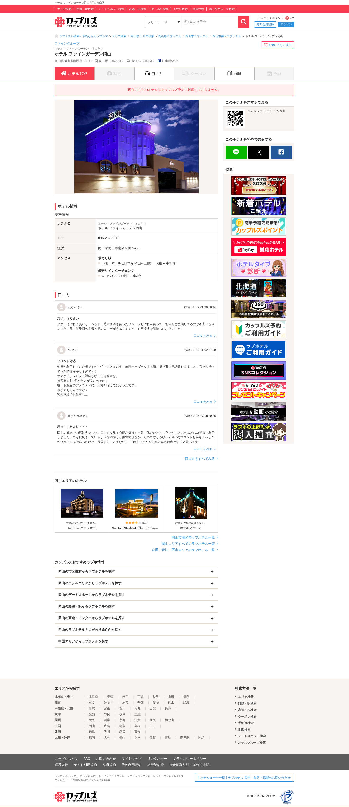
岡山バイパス (111, 276)
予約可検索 (180, 9)
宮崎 (168, 737)
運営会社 (61, 765)
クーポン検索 (159, 9)
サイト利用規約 (85, 765)
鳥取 (122, 726)
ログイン (286, 24)
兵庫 (107, 720)
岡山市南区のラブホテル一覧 (193, 537)
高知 (137, 731)
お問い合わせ (106, 758)
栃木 (171, 702)
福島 (186, 697)
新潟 (92, 708)
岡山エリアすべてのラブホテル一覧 (188, 544)
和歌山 (169, 720)
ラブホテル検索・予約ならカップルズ (83, 36)
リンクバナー (157, 758)
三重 (137, 714)
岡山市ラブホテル (196, 36)
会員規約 (109, 765)
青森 (110, 697)
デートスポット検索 (111, 9)
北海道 (93, 697)
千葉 (140, 702)
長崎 (122, 737)
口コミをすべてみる (200, 459)
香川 (107, 731)
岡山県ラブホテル (169, 36)
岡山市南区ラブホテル (226, 36)
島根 (137, 726)
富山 (107, 708)
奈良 (153, 720)
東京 (92, 702)
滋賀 (137, 720)
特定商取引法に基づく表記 (189, 765)
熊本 (137, 737)
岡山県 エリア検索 (142, 36)
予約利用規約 (131, 765)
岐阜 (122, 714)
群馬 (186, 702)
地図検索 (198, 9)
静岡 (107, 714)
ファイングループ (67, 43)
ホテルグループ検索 (222, 9)
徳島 (92, 731)
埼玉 (125, 702)
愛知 (92, 714)
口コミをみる (203, 335)
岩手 (125, 697)
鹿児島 (184, 737)
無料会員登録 (265, 24)
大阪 (92, 720)
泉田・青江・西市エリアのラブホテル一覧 (183, 550)
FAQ (87, 758)
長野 (168, 708)
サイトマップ (131, 758)
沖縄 (201, 737)
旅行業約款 (155, 765)
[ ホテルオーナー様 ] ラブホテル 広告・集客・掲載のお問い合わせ (244, 777)
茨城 (156, 702)
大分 (107, 737)
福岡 (92, 737)
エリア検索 (64, 9)
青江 (126, 276)
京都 (122, 720)
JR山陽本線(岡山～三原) (134, 263)
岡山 (159, 263)
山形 (171, 697)
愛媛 (122, 731)
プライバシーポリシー (189, 758)
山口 (153, 726)
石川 (122, 708)
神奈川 (108, 702)
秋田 (156, 697)
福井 (137, 708)
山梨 (153, 708)
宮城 (140, 697)
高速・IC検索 (137, 9)
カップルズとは (66, 758)
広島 (107, 726)
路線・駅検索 (85, 9)
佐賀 (153, 737)
